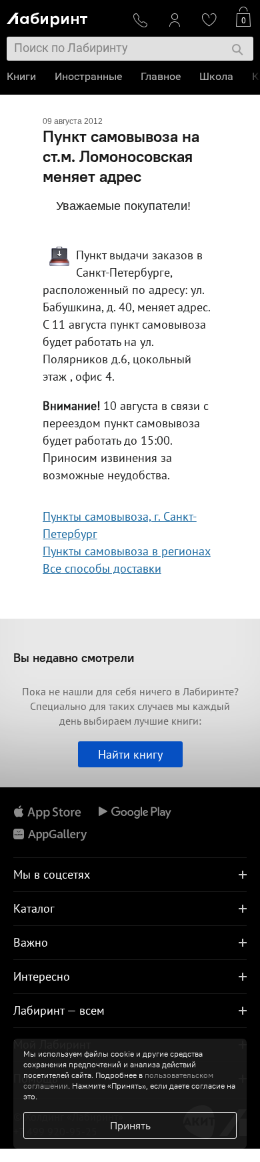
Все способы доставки (102, 568)
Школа (216, 76)
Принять (130, 1125)
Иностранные (88, 76)
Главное (161, 76)
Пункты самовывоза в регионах (127, 551)
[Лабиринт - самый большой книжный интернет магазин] (64, 17)
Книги (21, 76)
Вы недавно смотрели (73, 657)
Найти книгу (130, 754)
